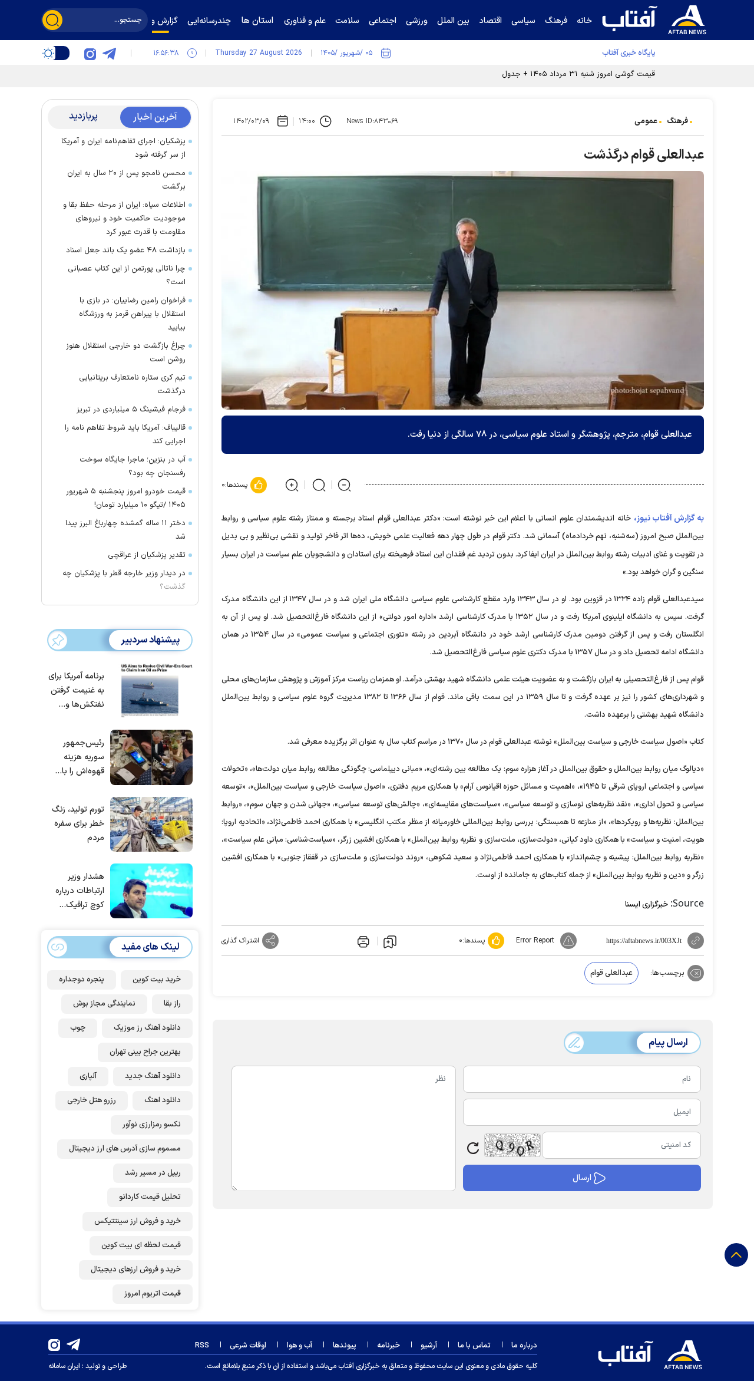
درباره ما (524, 1346)
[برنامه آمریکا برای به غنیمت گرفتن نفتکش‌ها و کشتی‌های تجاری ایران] (148, 689)
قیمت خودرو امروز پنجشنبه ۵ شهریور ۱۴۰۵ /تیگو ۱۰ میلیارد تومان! (126, 498)
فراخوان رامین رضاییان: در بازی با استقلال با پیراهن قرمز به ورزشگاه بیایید (132, 314)
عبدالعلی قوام (611, 973)
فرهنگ (677, 121)
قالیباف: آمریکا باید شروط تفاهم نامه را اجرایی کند (125, 434)
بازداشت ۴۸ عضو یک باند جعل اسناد (126, 250)
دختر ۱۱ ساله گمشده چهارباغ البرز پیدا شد (125, 530)
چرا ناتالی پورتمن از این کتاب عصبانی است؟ (127, 275)
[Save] (390, 941)
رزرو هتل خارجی (91, 1100)
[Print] (362, 941)
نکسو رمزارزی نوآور (152, 1124)
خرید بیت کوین (157, 980)
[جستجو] (52, 20)
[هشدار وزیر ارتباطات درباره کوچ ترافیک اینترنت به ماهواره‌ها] (148, 890)
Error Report (535, 940)
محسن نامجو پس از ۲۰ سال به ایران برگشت (126, 180)
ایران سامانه (64, 1366)
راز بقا (172, 1004)
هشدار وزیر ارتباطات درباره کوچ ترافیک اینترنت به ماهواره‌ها (79, 891)
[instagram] (90, 53)
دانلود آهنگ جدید (153, 1076)
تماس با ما (474, 1346)
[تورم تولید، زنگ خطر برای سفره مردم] (148, 823)
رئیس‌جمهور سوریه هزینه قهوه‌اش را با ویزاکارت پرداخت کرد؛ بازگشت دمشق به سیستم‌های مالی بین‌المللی (76, 758)
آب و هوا (299, 1346)
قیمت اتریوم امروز (152, 1294)
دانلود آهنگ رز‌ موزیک (147, 1028)
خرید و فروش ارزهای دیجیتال (136, 1269)
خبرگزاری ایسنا (646, 905)
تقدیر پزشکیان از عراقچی (147, 555)
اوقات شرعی (248, 1346)
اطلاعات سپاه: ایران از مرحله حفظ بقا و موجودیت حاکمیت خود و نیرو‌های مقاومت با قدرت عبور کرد (124, 218)
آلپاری (88, 1076)
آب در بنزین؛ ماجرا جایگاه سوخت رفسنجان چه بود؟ (133, 466)
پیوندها (344, 1346)
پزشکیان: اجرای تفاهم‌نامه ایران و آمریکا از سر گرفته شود (123, 148)
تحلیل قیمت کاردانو (150, 1197)
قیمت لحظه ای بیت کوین (141, 1245)
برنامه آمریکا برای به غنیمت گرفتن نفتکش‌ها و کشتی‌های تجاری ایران (76, 691)
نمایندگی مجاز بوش (104, 1004)
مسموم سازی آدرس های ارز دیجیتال (125, 1149)
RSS (202, 1346)
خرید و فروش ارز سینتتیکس (137, 1221)
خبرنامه (388, 1346)
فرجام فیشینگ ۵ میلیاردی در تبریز (131, 410)
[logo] (657, 18)
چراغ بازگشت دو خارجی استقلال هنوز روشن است (126, 352)
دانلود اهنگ (162, 1100)
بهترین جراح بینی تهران (145, 1052)
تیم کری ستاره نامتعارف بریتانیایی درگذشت (132, 384)
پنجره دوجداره (81, 980)
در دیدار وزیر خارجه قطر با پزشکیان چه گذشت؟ (124, 580)
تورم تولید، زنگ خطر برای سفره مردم (78, 823)
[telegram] (109, 53)
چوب (77, 1028)
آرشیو (429, 1346)
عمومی (645, 121)
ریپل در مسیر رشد (153, 1173)
